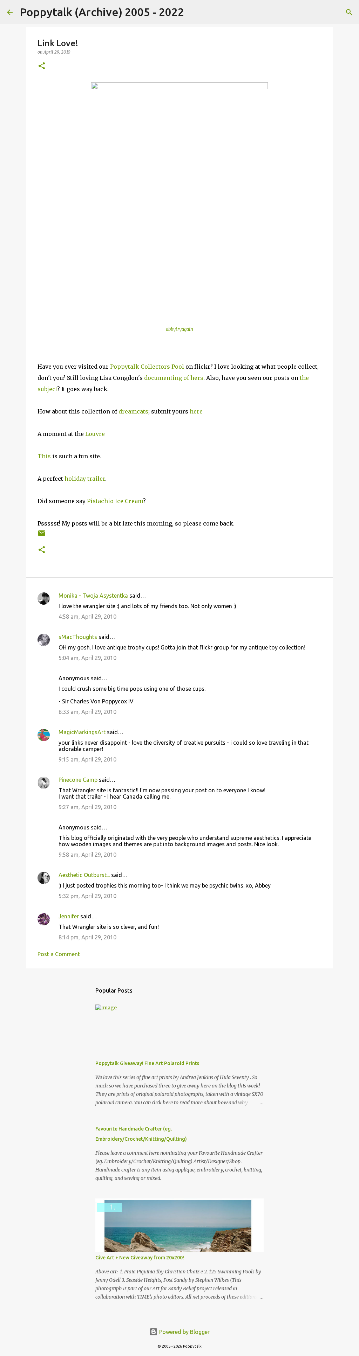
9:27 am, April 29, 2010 (87, 807)
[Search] (194, 12)
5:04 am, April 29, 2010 (87, 658)
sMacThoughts (78, 637)
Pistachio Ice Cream (115, 501)
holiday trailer (85, 478)
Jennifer (69, 916)
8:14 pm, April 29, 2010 (87, 937)
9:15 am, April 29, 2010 (87, 759)
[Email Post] (42, 536)
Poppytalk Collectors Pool (147, 366)
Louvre (95, 433)
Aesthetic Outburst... (84, 875)
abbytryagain (179, 329)
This (44, 456)
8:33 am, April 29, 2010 (87, 712)
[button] (42, 66)
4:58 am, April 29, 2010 (87, 616)
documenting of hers (173, 377)
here (196, 411)
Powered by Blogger (184, 1332)
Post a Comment (59, 954)
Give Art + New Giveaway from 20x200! (139, 1257)
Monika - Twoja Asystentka (93, 595)
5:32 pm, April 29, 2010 (87, 896)
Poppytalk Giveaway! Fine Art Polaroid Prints (147, 1063)
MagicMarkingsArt (82, 732)
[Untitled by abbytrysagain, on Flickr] (179, 201)
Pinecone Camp (78, 780)
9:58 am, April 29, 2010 (87, 854)
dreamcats (133, 411)
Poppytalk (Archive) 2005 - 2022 (102, 12)
